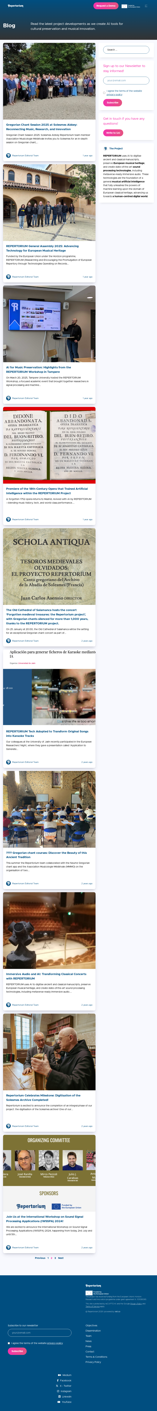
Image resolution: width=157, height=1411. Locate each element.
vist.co (117, 1311)
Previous (40, 1258)
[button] (146, 6)
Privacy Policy (136, 1304)
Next (60, 1258)
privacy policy (114, 94)
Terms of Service (93, 1306)
